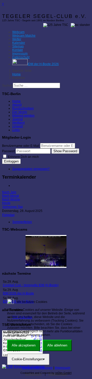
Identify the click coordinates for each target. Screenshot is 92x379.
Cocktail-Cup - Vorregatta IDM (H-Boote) (31, 285)
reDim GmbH (63, 372)
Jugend (17, 119)
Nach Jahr (9, 192)
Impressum (62, 368)
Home (16, 101)
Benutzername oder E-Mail (20, 146)
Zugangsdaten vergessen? (31, 169)
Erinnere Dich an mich (23, 157)
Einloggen (11, 161)
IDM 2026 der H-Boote (18, 293)
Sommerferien (22, 222)
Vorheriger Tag (12, 207)
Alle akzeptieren (24, 345)
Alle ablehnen (57, 345)
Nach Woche (11, 199)
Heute (6, 203)
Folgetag (8, 215)
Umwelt (17, 126)
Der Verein (19, 112)
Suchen (7, 85)
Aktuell (17, 105)
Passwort (8, 151)
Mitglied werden (23, 115)
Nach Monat (10, 196)
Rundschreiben (23, 108)
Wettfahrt (18, 123)
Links (16, 130)
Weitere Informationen (37, 368)
